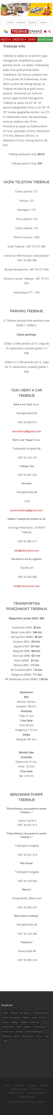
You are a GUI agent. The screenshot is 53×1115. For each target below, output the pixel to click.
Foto (46, 1036)
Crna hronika (8, 1027)
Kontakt (43, 22)
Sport (32, 39)
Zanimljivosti (39, 1027)
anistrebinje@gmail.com (26, 431)
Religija (15, 1022)
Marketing (21, 22)
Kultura (6, 1022)
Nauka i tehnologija (33, 1031)
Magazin (27, 1027)
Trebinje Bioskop (27, 1097)
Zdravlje (19, 1031)
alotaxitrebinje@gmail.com (26, 510)
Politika (24, 1022)
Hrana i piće (8, 1031)
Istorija (17, 1036)
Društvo (19, 39)
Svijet (34, 1017)
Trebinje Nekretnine (36, 1093)
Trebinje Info (37, 1089)
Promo (39, 1036)
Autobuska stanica (18, 1089)
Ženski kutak (27, 1036)
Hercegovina (25, 1013)
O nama (10, 22)
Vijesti (5, 39)
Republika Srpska (41, 1013)
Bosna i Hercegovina (11, 1017)
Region (26, 1017)
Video (5, 1041)
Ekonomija (34, 1022)
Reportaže (7, 1036)
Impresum (32, 22)
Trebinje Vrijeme (15, 1093)
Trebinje (13, 1013)
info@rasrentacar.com (26, 586)
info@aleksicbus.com (26, 550)
